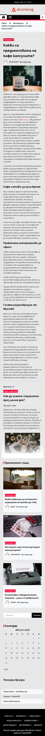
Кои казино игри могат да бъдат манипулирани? (22, 548)
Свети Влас (8, 692)
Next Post (7, 387)
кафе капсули (23, 120)
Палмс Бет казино (11, 701)
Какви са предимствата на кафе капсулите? (19, 50)
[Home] (3, 17)
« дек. (5, 669)
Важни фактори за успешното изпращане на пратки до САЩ (21, 500)
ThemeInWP (26, 733)
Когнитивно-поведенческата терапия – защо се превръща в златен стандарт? (21, 596)
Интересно (8, 40)
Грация (6, 696)
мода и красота (10, 391)
